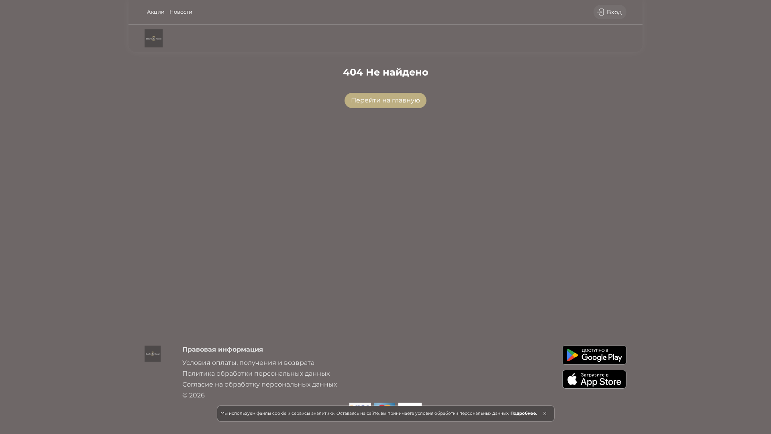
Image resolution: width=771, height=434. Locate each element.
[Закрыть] (544, 413)
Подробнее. (523, 413)
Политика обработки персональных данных (256, 373)
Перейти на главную (385, 100)
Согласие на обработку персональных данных (259, 384)
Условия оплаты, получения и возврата (248, 362)
